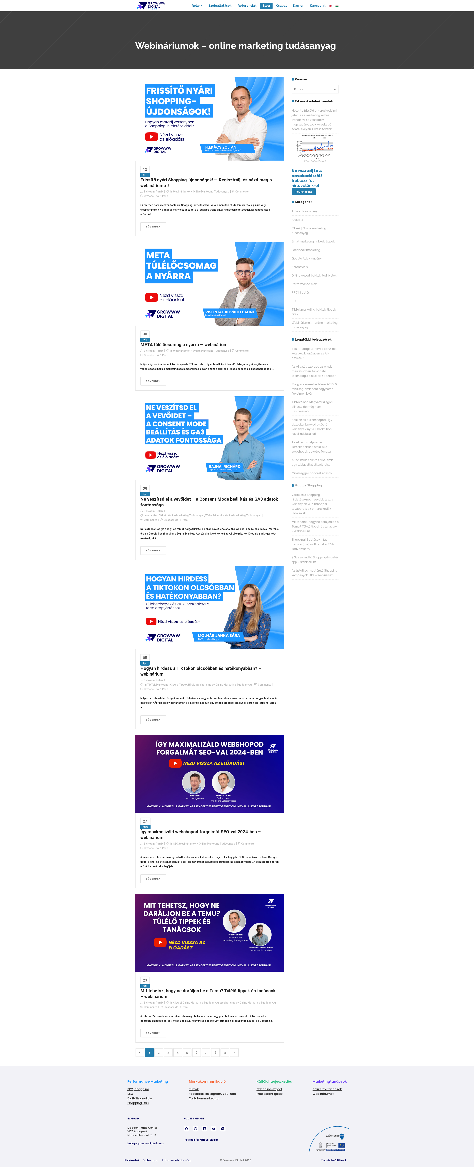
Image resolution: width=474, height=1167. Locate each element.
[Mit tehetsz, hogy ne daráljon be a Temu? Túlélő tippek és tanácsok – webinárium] (209, 932)
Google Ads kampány (307, 258)
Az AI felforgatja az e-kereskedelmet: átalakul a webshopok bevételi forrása (311, 447)
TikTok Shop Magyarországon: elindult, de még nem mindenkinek (312, 406)
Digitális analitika (140, 1098)
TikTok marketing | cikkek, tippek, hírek (171, 684)
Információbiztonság (176, 1160)
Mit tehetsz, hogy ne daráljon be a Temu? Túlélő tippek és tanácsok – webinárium (315, 526)
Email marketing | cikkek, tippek (313, 241)
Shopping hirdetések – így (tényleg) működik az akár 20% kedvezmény (313, 544)
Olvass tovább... (323, 129)
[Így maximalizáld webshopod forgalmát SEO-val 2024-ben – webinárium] (209, 773)
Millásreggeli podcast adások (312, 473)
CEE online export (269, 1089)
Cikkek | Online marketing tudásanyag (181, 515)
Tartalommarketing (203, 1098)
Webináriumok (323, 1094)
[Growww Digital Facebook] (186, 1128)
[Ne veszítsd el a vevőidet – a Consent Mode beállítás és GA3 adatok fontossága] (209, 437)
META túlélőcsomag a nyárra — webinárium (184, 344)
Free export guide (269, 1094)
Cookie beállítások (334, 1160)
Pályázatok (131, 1160)
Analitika (152, 515)
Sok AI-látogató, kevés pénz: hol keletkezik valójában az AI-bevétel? (314, 353)
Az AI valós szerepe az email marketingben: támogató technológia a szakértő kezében (314, 371)
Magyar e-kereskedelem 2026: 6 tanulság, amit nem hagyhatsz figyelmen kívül (314, 389)
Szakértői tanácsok (327, 1089)
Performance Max (304, 284)
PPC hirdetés (301, 292)
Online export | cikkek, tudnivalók (314, 275)
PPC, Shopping (138, 1089)
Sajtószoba (150, 1160)
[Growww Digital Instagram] (195, 1128)
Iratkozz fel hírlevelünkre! (201, 1140)
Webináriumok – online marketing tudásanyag (201, 191)
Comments (242, 191)
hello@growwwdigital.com (145, 1143)
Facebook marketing (306, 250)
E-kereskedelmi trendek (315, 161)
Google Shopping (308, 485)
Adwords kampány (305, 211)
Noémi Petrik (155, 191)
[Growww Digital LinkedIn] (204, 1128)
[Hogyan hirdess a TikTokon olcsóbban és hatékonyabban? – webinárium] (209, 607)
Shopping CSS (138, 1103)
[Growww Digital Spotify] (223, 1128)
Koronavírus (300, 267)
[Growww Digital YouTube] (213, 1128)
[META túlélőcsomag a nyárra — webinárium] (209, 283)
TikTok (194, 1089)
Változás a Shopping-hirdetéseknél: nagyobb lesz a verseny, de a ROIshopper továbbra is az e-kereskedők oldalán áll (312, 504)
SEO (175, 843)
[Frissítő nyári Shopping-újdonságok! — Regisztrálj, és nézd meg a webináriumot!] (209, 118)
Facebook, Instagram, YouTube (212, 1094)
